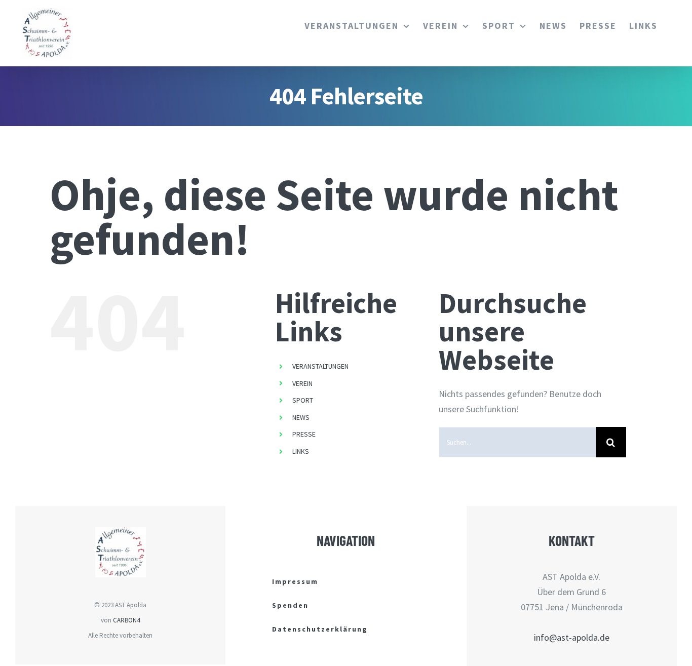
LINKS (300, 451)
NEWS (301, 417)
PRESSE (304, 434)
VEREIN (302, 383)
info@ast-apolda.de (571, 637)
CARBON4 (126, 620)
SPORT (302, 400)
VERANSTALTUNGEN (320, 366)
